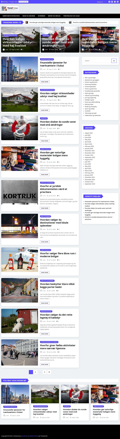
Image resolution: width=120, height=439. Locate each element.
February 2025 (89, 173)
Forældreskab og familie (92, 91)
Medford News (33, 436)
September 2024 (90, 184)
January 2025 (89, 175)
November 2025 (90, 153)
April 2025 (88, 168)
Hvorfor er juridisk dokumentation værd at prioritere (53, 189)
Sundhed (41, 16)
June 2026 (88, 137)
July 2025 (87, 162)
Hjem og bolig (54, 16)
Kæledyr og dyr (89, 100)
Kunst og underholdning (92, 102)
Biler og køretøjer (90, 78)
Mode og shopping (91, 106)
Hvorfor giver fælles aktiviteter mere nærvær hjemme (57, 347)
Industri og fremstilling (92, 95)
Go (114, 61)
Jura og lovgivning (90, 98)
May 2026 (88, 140)
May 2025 (88, 166)
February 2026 (89, 146)
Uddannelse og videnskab (93, 115)
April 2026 (88, 142)
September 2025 (90, 157)
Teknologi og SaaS (71, 16)
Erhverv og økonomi (91, 82)
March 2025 (88, 171)
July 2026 (87, 135)
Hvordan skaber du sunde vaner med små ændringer (57, 42)
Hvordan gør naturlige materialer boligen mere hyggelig (99, 42)
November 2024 (90, 179)
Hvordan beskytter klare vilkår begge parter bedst (57, 285)
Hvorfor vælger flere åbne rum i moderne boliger (58, 255)
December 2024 (89, 177)
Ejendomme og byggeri (92, 80)
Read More (44, 82)
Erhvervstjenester (11, 16)
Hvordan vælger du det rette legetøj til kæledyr (56, 316)
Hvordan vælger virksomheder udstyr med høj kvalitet (17, 42)
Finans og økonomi (91, 89)
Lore (6, 49)
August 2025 (89, 159)
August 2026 (89, 133)
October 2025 (89, 155)
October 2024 (89, 182)
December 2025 (89, 151)
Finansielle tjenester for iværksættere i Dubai (53, 64)
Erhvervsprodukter (91, 84)
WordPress (24, 436)
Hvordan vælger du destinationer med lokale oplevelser (54, 222)
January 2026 (89, 148)
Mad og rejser (29, 16)
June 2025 (88, 164)
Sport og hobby (90, 109)
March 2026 (88, 144)
